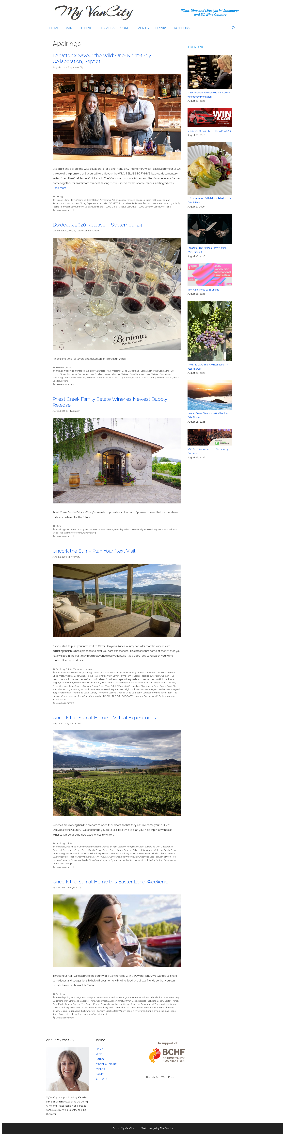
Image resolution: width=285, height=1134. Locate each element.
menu (160, 203)
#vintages (80, 370)
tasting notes (70, 532)
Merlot (77, 682)
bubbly (80, 529)
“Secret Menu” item (65, 200)
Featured (60, 367)
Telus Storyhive (128, 206)
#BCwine (60, 672)
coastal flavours (127, 200)
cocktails (140, 200)
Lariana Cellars (122, 1004)
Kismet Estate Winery (103, 1004)
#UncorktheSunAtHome (89, 846)
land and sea (149, 203)
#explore (60, 846)
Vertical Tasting (164, 377)
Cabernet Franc (87, 1000)
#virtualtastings (119, 997)
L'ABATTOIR (114, 203)
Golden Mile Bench (82, 1004)
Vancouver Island (162, 206)
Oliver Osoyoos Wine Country (161, 682)
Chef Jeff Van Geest (127, 1000)
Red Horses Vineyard (147, 689)
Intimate (103, 203)
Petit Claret (114, 1007)
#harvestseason (74, 672)
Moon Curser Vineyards (94, 682)
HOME (54, 28)
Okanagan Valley (114, 529)
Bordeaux (72, 374)
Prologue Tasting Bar (73, 689)
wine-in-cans (59, 699)
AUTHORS (182, 28)
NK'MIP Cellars (100, 856)
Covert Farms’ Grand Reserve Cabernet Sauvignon (128, 850)
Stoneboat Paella (79, 860)
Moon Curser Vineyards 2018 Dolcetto (126, 682)
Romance (103, 692)
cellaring (115, 374)
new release (99, 529)
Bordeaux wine (102, 374)
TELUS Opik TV (112, 206)
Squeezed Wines (151, 692)
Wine (68, 367)
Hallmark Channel (69, 679)
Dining (59, 196)
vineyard (171, 696)
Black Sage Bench (135, 672)
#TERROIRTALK (102, 997)
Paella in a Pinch (163, 856)
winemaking (89, 532)
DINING (86, 28)
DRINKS (161, 28)
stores (145, 377)
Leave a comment (65, 210)
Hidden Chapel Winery (119, 679)
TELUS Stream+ (145, 206)
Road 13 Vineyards (136, 1011)
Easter (168, 1000)
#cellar (59, 370)
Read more (59, 187)
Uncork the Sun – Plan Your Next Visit (94, 551)
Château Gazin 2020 (161, 374)
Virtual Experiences (166, 860)
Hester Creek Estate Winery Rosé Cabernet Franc (126, 853)
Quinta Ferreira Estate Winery (99, 689)
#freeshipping (63, 997)
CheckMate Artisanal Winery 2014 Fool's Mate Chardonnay (82, 675)
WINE (70, 28)
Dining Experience (88, 203)
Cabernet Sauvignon (63, 850)
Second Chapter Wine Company (125, 692)
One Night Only (172, 203)
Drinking (60, 669)
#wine (97, 672)
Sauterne (136, 377)
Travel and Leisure (82, 669)
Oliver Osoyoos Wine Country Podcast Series (75, 686)
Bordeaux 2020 (86, 374)
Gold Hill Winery (92, 853)
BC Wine (71, 529)
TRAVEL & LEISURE (114, 28)
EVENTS (142, 28)
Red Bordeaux (103, 377)
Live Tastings (66, 682)
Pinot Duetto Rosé (163, 686)
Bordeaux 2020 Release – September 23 (97, 225)
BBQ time (133, 997)
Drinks (69, 669)
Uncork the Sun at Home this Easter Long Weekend (110, 882)
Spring (149, 1011)
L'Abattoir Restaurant (132, 203)
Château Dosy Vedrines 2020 (135, 374)
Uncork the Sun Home (129, 860)
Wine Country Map (62, 863)
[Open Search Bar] (233, 28)
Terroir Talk (166, 692)
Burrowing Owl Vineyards (66, 1000)
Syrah (114, 860)
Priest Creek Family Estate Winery (140, 529)
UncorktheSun (140, 696)
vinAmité (102, 1014)
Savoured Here (95, 206)
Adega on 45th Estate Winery (116, 846)
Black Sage (137, 846)
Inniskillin (159, 679)
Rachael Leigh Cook (125, 689)
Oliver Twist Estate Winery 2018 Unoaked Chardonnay (126, 686)
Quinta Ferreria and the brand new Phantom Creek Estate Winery (93, 1011)
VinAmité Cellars (157, 696)
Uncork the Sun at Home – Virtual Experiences (104, 718)
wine (65, 380)
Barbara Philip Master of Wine (112, 370)
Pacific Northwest (61, 206)
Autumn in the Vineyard (113, 672)
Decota (88, 529)
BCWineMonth (146, 997)
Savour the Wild (79, 206)
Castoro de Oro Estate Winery (159, 672)
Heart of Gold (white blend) (93, 679)
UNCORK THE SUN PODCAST (117, 696)
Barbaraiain (134, 370)
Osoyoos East (147, 856)
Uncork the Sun (73, 1014)
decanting (58, 377)
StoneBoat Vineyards (99, 860)
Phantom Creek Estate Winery (136, 1007)
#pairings (81, 200)
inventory (81, 377)
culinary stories (71, 203)
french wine (70, 377)
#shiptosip (87, 997)
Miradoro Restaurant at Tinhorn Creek (150, 1004)
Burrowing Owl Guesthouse (158, 846)
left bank (91, 377)
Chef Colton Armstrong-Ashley (102, 200)
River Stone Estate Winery (84, 692)
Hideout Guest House (143, 679)
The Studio (166, 1128)
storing (152, 377)
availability (91, 370)
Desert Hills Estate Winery (151, 1000)
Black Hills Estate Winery (167, 997)
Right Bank (125, 377)
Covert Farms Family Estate (126, 675)
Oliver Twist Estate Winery (95, 1007)
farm (158, 675)
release (115, 377)
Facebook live (148, 675)
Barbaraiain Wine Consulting (155, 370)
